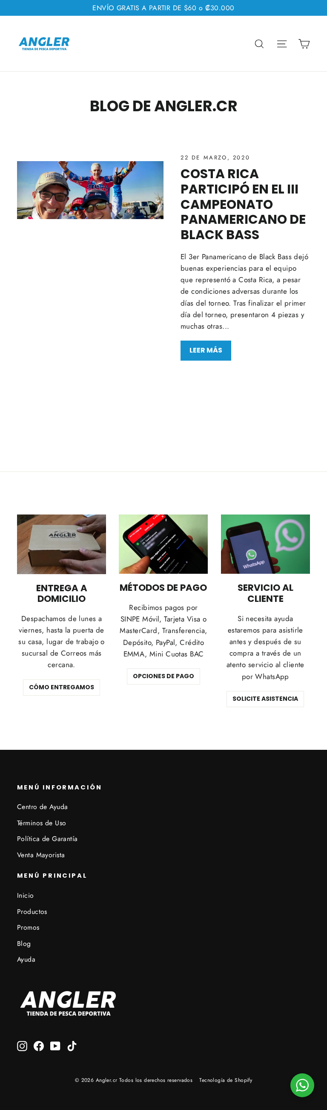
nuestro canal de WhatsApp (127, 570)
